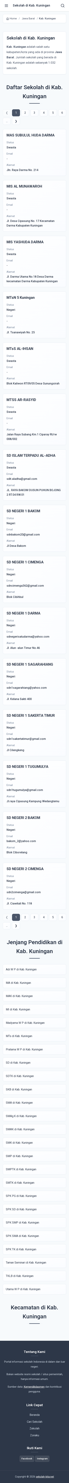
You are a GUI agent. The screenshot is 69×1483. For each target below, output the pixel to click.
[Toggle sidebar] (6, 5)
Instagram (42, 1458)
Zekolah (34, 1428)
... (7, 121)
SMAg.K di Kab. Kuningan (21, 1116)
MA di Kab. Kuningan (18, 982)
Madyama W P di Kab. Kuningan (25, 1023)
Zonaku (34, 1435)
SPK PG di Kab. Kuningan (21, 1196)
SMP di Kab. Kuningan (19, 1156)
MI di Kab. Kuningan (18, 1009)
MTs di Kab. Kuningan (19, 1036)
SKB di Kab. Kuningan (19, 1089)
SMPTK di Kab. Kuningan (21, 1169)
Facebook (26, 1458)
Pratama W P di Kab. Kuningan (24, 1049)
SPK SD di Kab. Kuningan (21, 1209)
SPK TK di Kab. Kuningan (21, 1249)
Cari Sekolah (34, 1421)
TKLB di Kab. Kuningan (19, 1276)
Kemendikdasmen (34, 1386)
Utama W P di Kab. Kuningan (23, 1289)
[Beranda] (62, 5)
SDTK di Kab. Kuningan (20, 1076)
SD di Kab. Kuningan (18, 1062)
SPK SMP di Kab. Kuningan (22, 1222)
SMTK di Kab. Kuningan (20, 1182)
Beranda (35, 1415)
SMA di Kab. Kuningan (19, 1102)
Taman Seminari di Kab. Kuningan (26, 1262)
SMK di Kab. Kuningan (19, 1142)
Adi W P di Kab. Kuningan (21, 969)
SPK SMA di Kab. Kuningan (22, 1236)
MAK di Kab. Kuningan (19, 996)
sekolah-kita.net (45, 1476)
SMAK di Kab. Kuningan (20, 1129)
